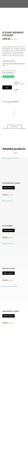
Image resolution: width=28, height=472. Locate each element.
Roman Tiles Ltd (8, 397)
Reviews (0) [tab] (14, 127)
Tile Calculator (8, 72)
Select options (8, 188)
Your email (3, 357)
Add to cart (7, 87)
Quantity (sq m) (17, 83)
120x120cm (16, 102)
